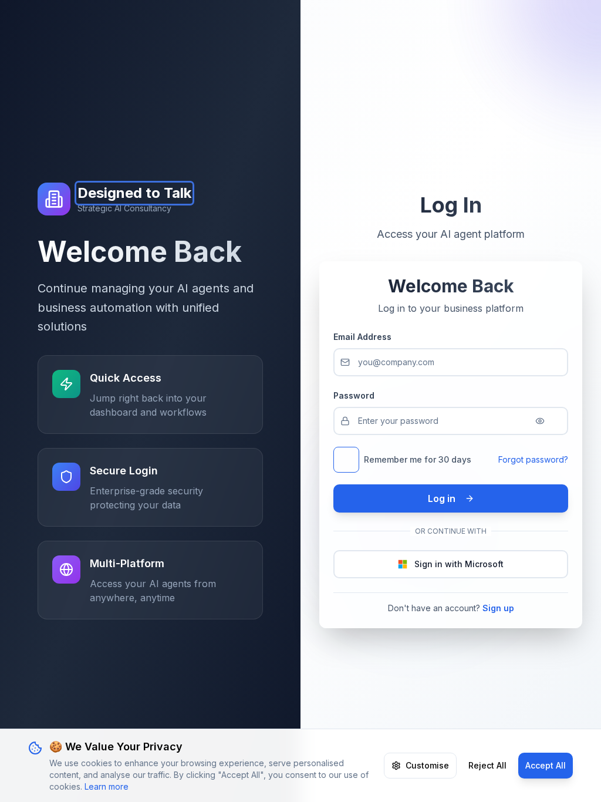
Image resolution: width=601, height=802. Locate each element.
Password (353, 395)
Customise (427, 765)
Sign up (498, 608)
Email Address (362, 337)
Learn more (107, 786)
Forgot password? (533, 459)
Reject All (487, 765)
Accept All (545, 765)
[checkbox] (346, 460)
